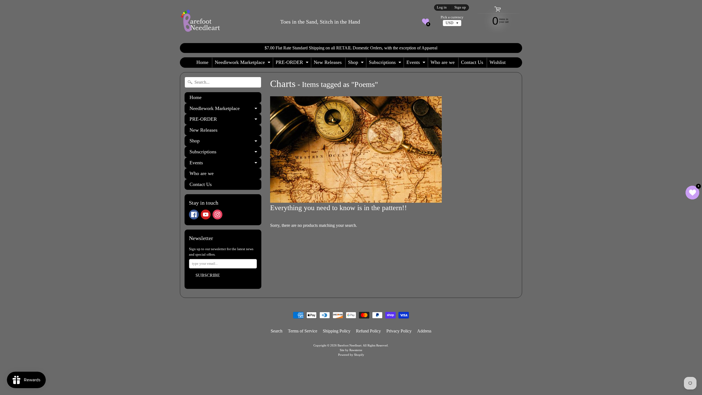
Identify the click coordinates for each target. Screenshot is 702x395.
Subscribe (208, 275)
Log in (442, 7)
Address (424, 331)
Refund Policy (368, 331)
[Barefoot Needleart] (200, 21)
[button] (425, 21)
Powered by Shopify (351, 354)
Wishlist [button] (497, 62)
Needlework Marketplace (243, 63)
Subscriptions (386, 63)
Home (202, 62)
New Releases (328, 62)
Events (416, 63)
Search (276, 331)
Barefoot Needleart (349, 345)
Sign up (460, 7)
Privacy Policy (399, 331)
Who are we (443, 62)
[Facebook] (194, 214)
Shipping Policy (336, 331)
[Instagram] (217, 214)
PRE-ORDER (293, 63)
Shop (356, 63)
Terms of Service (302, 331)
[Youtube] (206, 214)
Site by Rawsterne (351, 350)
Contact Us (472, 62)
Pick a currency (452, 17)
